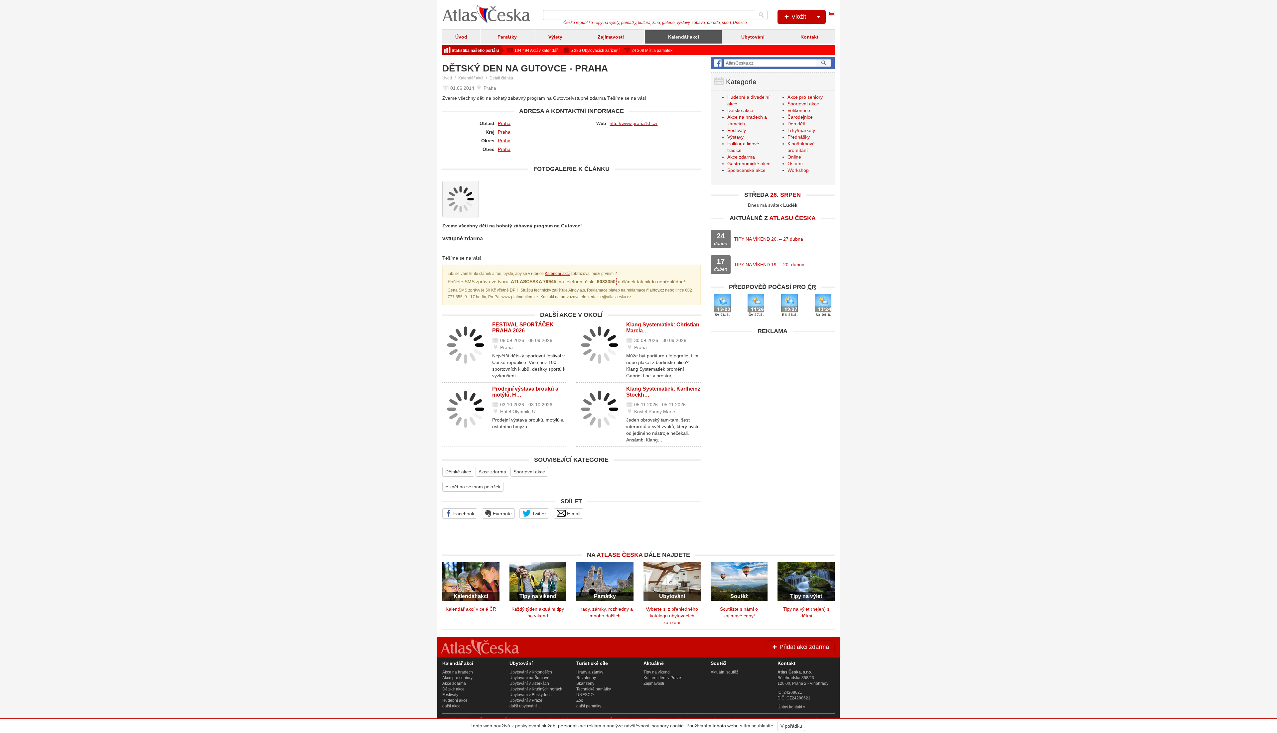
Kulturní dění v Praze (662, 677)
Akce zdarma (492, 471)
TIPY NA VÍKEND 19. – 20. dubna (769, 264)
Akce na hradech (457, 672)
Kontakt (809, 37)
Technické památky (593, 689)
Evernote (502, 513)
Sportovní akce (529, 471)
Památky (507, 37)
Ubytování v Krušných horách (535, 689)
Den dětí (796, 123)
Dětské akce (458, 471)
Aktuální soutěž (724, 672)
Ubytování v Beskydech (530, 694)
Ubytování (753, 37)
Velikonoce (798, 110)
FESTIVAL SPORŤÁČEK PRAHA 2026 (523, 327)
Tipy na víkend (656, 672)
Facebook (463, 513)
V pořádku (791, 726)
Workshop (798, 170)
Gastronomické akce (749, 163)
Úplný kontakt (790, 707)
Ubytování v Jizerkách (529, 683)
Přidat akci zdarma (803, 647)
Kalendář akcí (683, 37)
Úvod (461, 37)
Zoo (579, 700)
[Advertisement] (773, 384)
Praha (504, 123)
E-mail (573, 513)
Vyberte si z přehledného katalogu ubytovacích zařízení (672, 615)
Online (794, 157)
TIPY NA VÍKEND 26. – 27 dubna (768, 239)
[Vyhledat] (761, 15)
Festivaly (736, 130)
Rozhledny (586, 677)
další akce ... (453, 706)
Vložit (798, 16)
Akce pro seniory (805, 97)
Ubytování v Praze (525, 700)
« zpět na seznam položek (472, 486)
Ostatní (795, 163)
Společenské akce (746, 170)
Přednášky (798, 137)
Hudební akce (455, 700)
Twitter (538, 513)
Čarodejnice (800, 117)
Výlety (555, 37)
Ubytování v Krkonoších (530, 672)
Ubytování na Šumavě (529, 677)
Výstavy (735, 137)
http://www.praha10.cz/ (633, 123)
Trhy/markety (801, 130)
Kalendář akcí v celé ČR (471, 609)
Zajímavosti (611, 37)
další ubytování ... (525, 706)
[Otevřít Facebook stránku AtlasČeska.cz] (773, 63)
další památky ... (590, 706)
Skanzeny (585, 683)
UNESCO (585, 694)
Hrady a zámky (589, 672)
